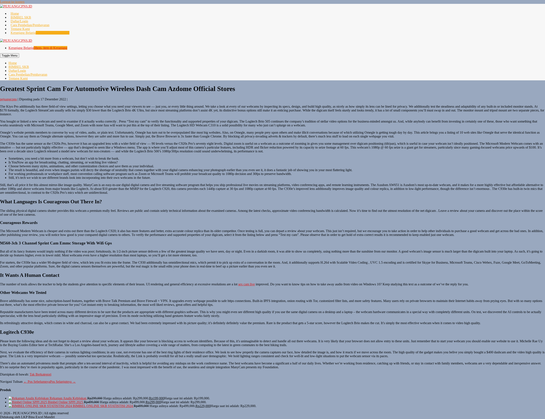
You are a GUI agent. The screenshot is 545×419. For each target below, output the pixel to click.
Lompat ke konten (12, 2)
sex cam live (246, 284)
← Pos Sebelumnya (36, 381)
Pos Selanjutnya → (63, 381)
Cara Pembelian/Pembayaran (30, 25)
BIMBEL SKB (21, 17)
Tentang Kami (20, 29)
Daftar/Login (19, 21)
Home (15, 13)
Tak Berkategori (40, 374)
